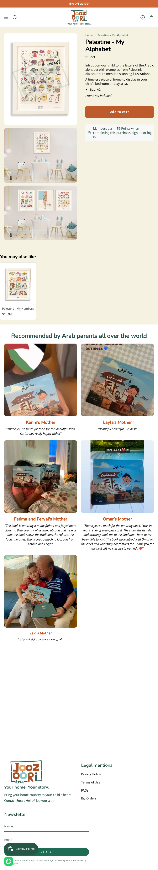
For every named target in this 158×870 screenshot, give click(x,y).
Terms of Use (90, 782)
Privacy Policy (91, 774)
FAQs (84, 790)
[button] (14, 17)
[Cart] (151, 17)
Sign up (137, 133)
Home (89, 35)
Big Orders (89, 798)
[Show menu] (6, 17)
